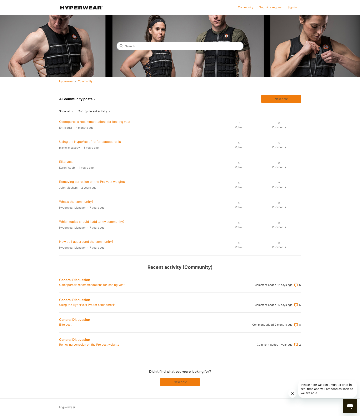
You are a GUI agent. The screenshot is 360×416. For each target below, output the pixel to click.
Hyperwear (66, 81)
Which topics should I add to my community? (92, 222)
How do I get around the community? (86, 242)
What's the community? (76, 202)
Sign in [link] (292, 7)
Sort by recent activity (93, 111)
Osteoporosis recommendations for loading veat (94, 122)
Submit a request (270, 7)
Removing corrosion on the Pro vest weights (92, 182)
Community (245, 7)
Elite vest (66, 162)
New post (281, 99)
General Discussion (74, 280)
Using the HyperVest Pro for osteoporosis (90, 142)
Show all (65, 111)
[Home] (80, 7)
